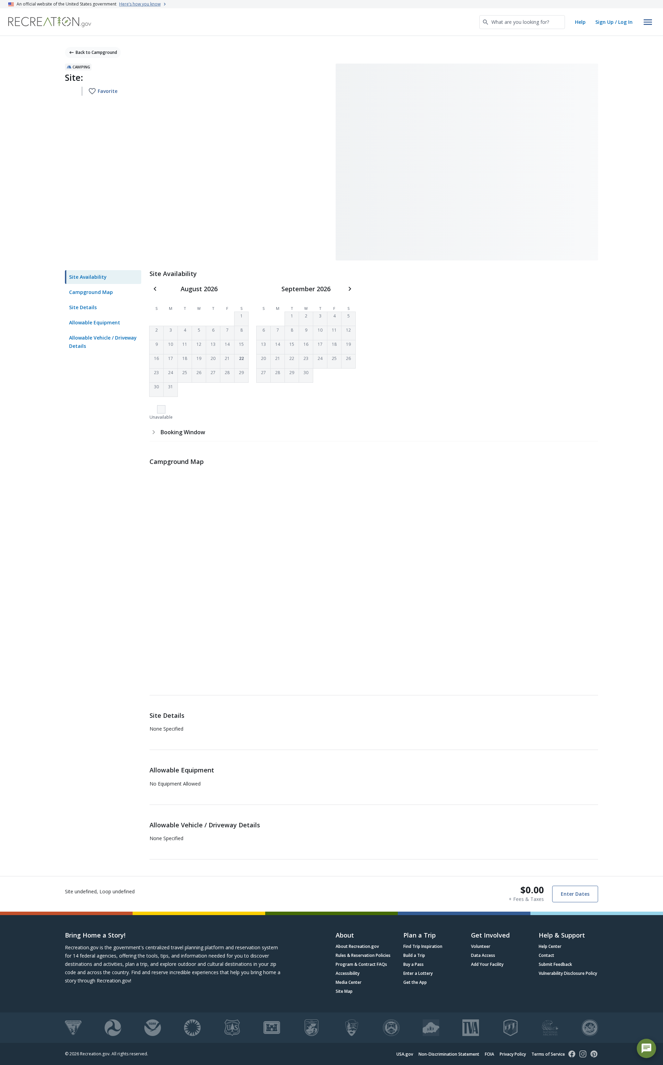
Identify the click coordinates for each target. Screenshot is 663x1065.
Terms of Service (548, 1054)
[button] (241, 319)
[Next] (349, 288)
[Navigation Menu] (648, 22)
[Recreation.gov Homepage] (49, 22)
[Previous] (155, 288)
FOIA (489, 1054)
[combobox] (522, 22)
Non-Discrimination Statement (449, 1054)
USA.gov (404, 1054)
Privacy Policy (513, 1054)
